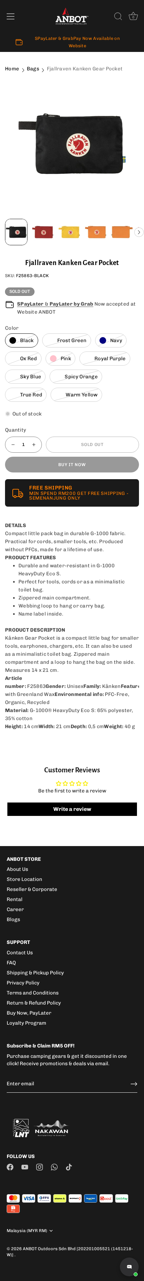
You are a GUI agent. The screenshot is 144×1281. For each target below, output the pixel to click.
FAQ (11, 963)
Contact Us (20, 953)
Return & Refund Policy (34, 1003)
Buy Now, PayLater (29, 1013)
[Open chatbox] (129, 1267)
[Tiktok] (69, 1167)
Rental (14, 899)
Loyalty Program (26, 1023)
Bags (33, 69)
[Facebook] (10, 1167)
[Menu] (10, 16)
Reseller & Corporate (32, 889)
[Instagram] (39, 1167)
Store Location (24, 879)
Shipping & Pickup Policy (35, 973)
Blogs (13, 919)
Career (15, 909)
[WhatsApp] (54, 1167)
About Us (17, 869)
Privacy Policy (23, 983)
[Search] (118, 17)
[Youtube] (24, 1167)
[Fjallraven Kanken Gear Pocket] (72, 144)
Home (12, 69)
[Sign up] (134, 1084)
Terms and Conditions (33, 993)
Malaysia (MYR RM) (27, 1230)
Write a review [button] (72, 809)
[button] (139, 232)
